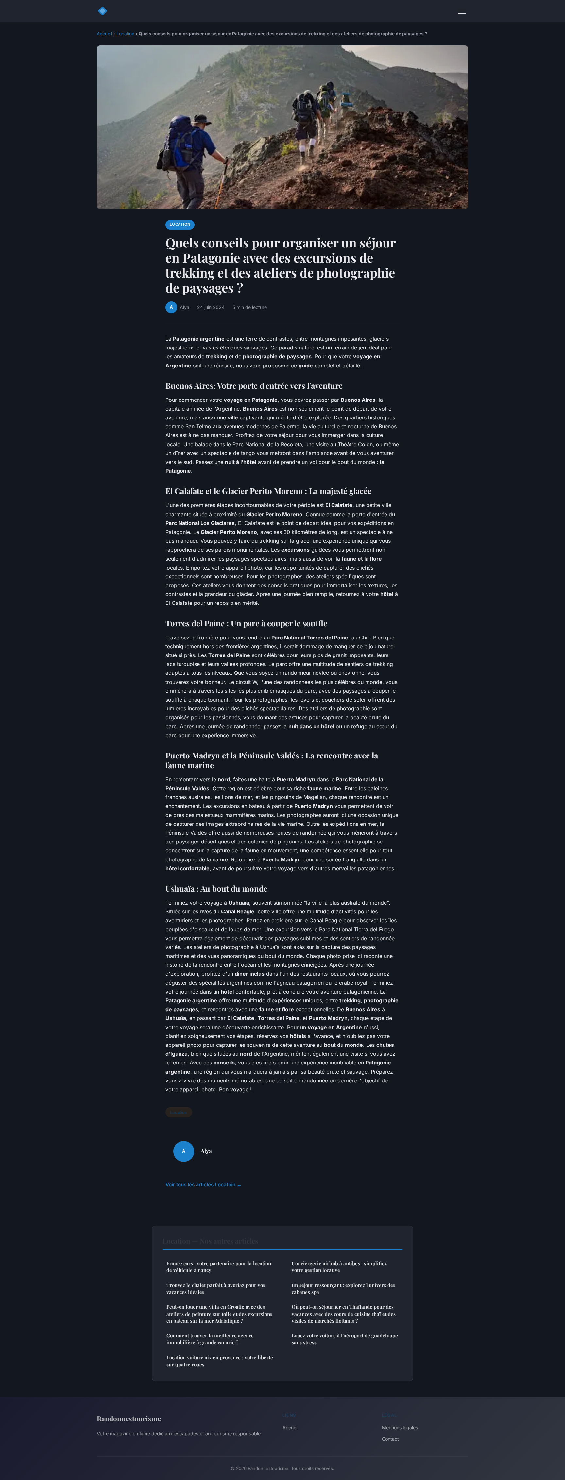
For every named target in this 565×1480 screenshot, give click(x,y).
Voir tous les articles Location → (203, 1185)
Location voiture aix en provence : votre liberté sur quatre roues (219, 1361)
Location (125, 33)
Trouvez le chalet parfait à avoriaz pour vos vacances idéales (215, 1288)
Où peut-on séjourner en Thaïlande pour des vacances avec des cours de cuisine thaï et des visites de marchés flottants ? (344, 1313)
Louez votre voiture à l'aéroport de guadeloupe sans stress (345, 1339)
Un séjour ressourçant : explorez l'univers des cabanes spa (343, 1288)
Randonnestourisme (129, 1418)
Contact (390, 1439)
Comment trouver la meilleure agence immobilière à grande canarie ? (210, 1339)
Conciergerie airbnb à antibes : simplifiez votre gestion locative (339, 1266)
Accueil (104, 33)
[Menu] (461, 11)
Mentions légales (400, 1427)
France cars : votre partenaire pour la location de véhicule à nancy (218, 1266)
